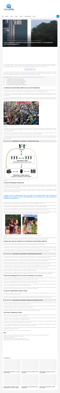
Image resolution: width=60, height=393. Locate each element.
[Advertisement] (42, 7)
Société (11, 16)
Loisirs (16, 16)
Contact (34, 16)
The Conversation (17, 330)
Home (2, 16)
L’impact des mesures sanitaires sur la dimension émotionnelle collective (15, 338)
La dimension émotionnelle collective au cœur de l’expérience (13, 336)
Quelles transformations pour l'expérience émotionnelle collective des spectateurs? (17, 339)
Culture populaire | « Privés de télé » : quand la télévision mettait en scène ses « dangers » (11, 387)
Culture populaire (28, 16)
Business (6, 16)
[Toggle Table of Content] (34, 69)
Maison (21, 16)
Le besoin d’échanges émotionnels (9, 337)
